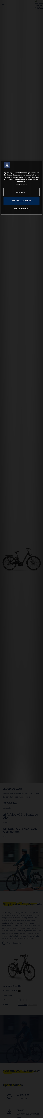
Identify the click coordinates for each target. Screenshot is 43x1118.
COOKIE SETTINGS (22, 209)
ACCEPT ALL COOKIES (21, 201)
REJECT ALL (21, 192)
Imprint (25, 184)
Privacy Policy (19, 184)
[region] (21, 187)
